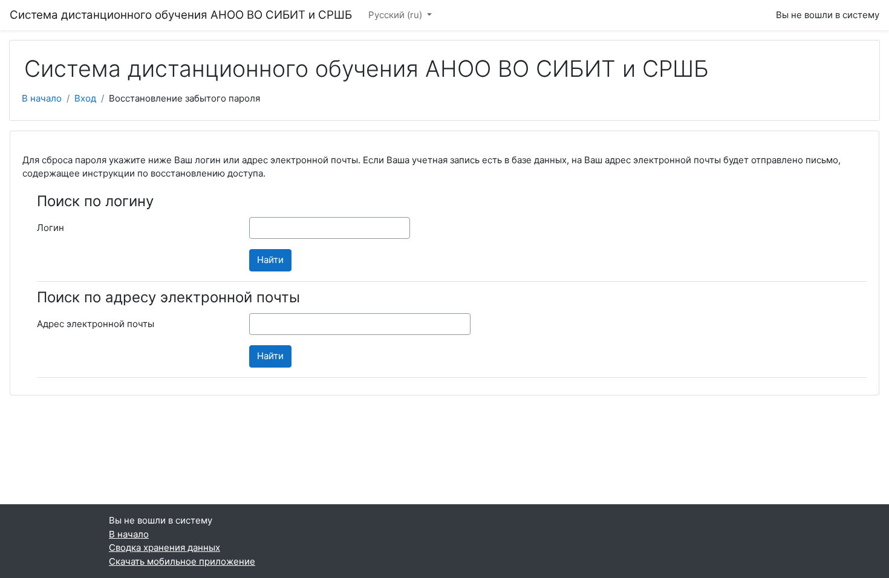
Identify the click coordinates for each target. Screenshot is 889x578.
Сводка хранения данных (164, 547)
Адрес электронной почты (95, 324)
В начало (42, 98)
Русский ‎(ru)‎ (396, 15)
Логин (50, 227)
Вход (85, 98)
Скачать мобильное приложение (182, 561)
